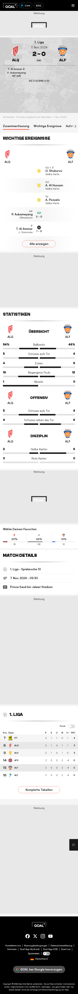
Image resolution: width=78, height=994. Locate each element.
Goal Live (65, 949)
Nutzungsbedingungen (35, 945)
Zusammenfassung (16, 126)
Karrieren (12, 949)
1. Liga (39, 42)
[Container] (15, 54)
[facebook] (27, 936)
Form (62, 726)
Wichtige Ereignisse (47, 126)
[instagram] (43, 936)
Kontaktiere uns (13, 945)
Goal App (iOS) (50, 949)
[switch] (71, 726)
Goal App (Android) (30, 949)
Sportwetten (34, 953)
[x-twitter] (35, 936)
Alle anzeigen (39, 244)
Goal (20, 984)
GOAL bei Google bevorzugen (41, 969)
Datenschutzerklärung (61, 945)
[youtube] (50, 936)
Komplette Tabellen (39, 790)
